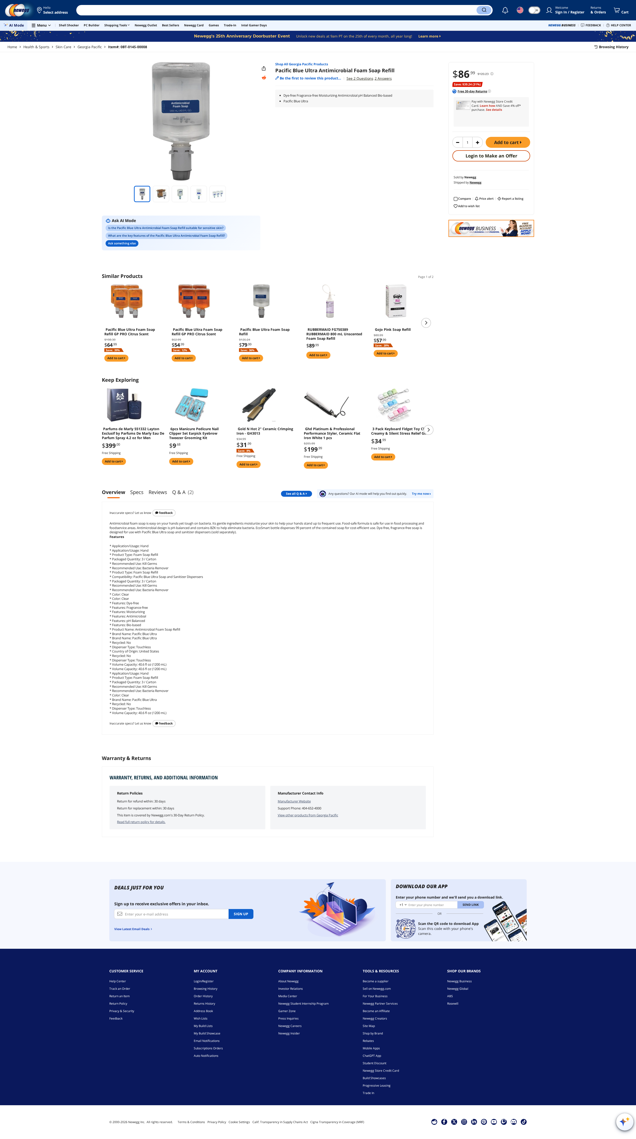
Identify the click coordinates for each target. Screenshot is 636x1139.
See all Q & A (295, 494)
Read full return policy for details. (141, 822)
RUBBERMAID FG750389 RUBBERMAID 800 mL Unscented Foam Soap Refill (334, 334)
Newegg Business (459, 981)
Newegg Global (457, 989)
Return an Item (119, 996)
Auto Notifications (206, 1056)
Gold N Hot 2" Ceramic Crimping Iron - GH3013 (265, 431)
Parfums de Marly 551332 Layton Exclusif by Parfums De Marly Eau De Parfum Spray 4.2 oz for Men (133, 433)
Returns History (204, 1003)
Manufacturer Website (294, 801)
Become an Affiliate (376, 1011)
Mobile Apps (371, 1048)
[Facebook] (444, 1121)
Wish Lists (200, 1018)
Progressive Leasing (377, 1085)
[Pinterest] (484, 1121)
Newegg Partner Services (380, 1003)
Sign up (241, 913)
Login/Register (204, 981)
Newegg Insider (289, 1033)
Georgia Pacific (90, 46)
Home (12, 46)
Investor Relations (290, 989)
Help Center (117, 981)
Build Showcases (374, 1078)
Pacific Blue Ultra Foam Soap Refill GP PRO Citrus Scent (129, 331)
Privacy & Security (121, 1011)
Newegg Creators (375, 1018)
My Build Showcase (207, 1033)
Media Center (287, 996)
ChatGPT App (372, 1056)
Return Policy (118, 1003)
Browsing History (205, 989)
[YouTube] (493, 1121)
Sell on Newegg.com (377, 989)
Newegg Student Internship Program (303, 1003)
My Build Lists (203, 1026)
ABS (450, 996)
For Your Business (375, 996)
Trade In (368, 1093)
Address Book (203, 1011)
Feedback (165, 513)
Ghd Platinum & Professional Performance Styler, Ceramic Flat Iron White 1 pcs (332, 433)
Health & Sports (36, 46)
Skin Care (63, 46)
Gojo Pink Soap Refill (393, 329)
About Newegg (288, 981)
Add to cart (507, 142)
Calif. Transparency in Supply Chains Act (280, 1122)
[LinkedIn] (474, 1121)
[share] (263, 68)
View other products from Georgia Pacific (308, 815)
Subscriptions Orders (208, 1048)
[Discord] (514, 1121)
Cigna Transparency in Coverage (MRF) (337, 1122)
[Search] (484, 10)
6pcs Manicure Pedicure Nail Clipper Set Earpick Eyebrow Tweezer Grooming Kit (194, 433)
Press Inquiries (288, 1018)
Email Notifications (207, 1041)
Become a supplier (376, 981)
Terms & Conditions (191, 1122)
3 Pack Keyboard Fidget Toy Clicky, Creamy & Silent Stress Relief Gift (401, 431)
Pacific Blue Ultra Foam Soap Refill (264, 331)
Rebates (368, 1041)
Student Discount (374, 1063)
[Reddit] (264, 78)
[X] (454, 1121)
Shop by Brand (373, 1033)
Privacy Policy (216, 1122)
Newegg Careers (290, 1026)
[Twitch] (504, 1121)
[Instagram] (464, 1121)
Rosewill (452, 1003)
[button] (53, 10)
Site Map (369, 1026)
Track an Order (119, 989)
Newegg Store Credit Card (381, 1070)
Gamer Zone (287, 1011)
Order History (203, 996)
